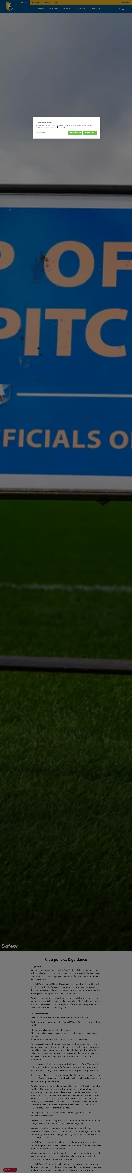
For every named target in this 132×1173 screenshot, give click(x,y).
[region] (66, 128)
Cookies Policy (61, 127)
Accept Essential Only (75, 132)
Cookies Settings (41, 132)
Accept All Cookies (90, 132)
